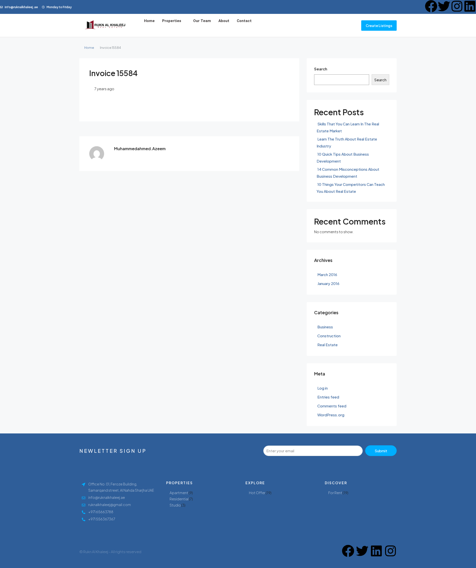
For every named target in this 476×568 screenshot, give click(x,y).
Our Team (202, 21)
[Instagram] (457, 6)
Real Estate (327, 344)
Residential (179, 498)
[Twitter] (444, 6)
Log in (322, 388)
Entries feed (328, 397)
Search (320, 68)
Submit (381, 450)
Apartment (179, 492)
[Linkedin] (470, 6)
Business (325, 326)
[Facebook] (431, 6)
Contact (244, 21)
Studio (175, 505)
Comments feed (331, 405)
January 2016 (328, 283)
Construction (329, 335)
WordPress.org (330, 414)
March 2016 (327, 274)
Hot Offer (257, 492)
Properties (171, 21)
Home (149, 21)
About (223, 21)
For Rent (335, 492)
